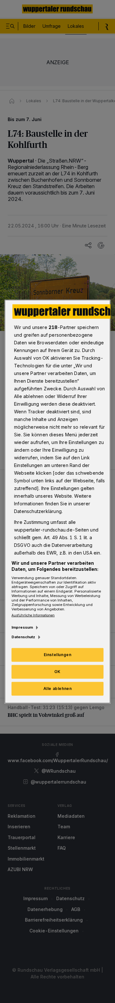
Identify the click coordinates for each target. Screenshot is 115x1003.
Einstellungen (58, 654)
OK (57, 671)
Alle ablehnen (57, 688)
